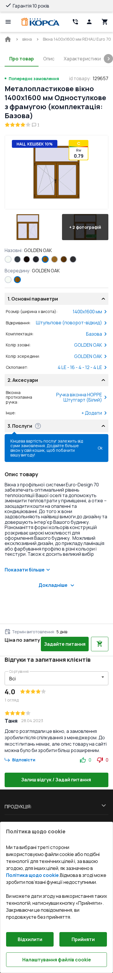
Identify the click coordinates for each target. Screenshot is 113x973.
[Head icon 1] (89, 21)
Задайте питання (64, 644)
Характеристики (82, 58)
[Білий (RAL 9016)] (8, 259)
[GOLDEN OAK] (45, 259)
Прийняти (83, 939)
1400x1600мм (87, 311)
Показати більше (25, 569)
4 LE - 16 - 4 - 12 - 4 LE (80, 367)
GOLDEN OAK (88, 345)
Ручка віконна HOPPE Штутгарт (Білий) (79, 397)
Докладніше (53, 585)
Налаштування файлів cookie (56, 959)
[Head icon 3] (104, 21)
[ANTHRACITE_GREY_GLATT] (73, 259)
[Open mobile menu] (8, 21)
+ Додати (91, 413)
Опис (48, 58)
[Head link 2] (75, 21)
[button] (28, 227)
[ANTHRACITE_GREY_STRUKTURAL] (17, 259)
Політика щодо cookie (32, 875)
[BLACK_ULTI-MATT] (35, 259)
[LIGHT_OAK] (54, 259)
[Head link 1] (40, 22)
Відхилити (30, 939)
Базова (94, 334)
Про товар (21, 58)
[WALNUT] (63, 259)
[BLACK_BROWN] (26, 259)
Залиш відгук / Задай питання (56, 779)
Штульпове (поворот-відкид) (69, 322)
